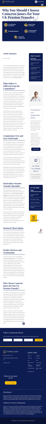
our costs (38, 358)
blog (37, 360)
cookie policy (39, 362)
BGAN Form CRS (31, 371)
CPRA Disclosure (31, 368)
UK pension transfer (17, 77)
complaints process (38, 365)
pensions (38, 355)
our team (30, 358)
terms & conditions (30, 365)
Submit (39, 340)
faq (28, 360)
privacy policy (30, 362)
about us (29, 355)
